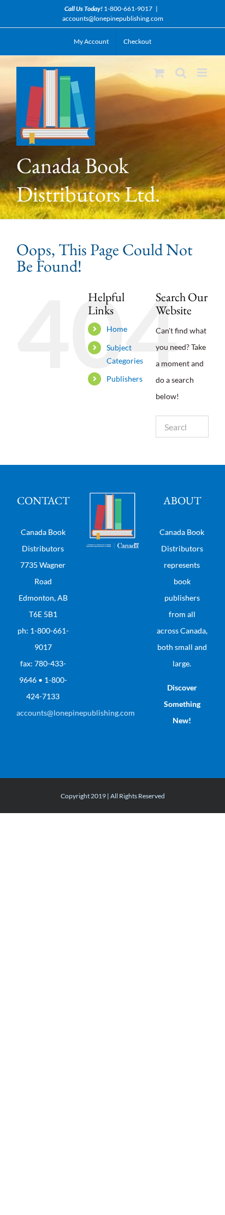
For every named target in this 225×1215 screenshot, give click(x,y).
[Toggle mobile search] (180, 72)
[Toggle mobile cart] (158, 72)
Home (116, 328)
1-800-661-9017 (128, 8)
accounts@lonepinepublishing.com (112, 18)
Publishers (124, 378)
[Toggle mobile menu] (203, 72)
